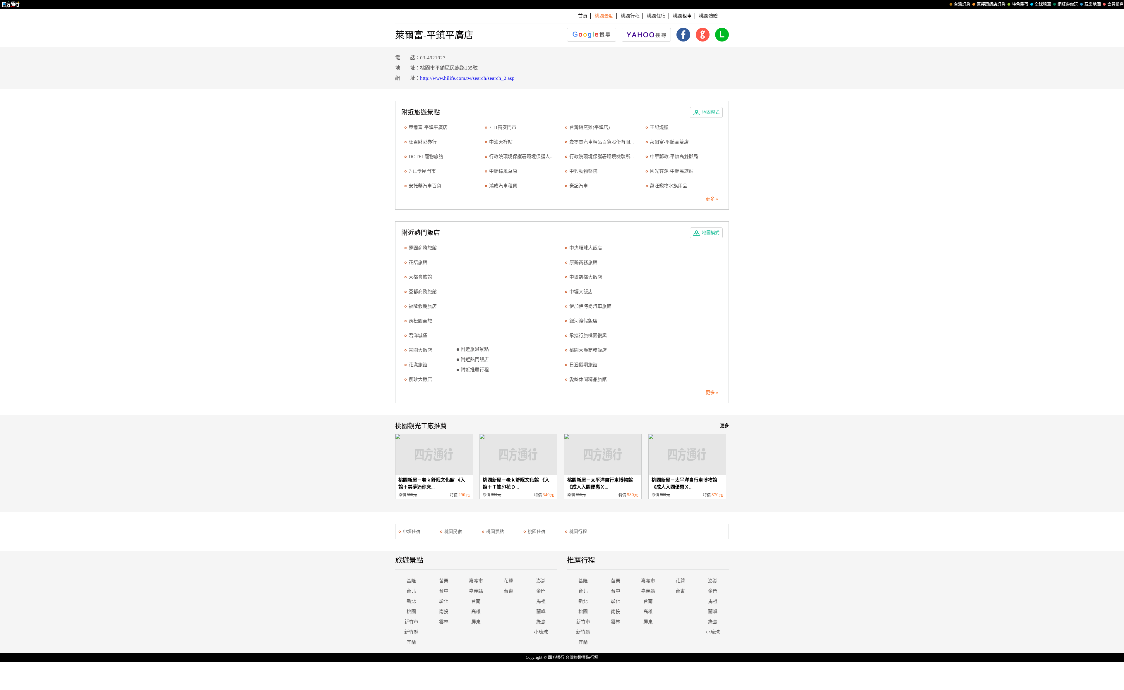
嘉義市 (476, 580)
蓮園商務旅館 (423, 247)
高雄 (476, 611)
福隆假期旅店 (423, 306)
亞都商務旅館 (423, 291)
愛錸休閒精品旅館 (588, 379)
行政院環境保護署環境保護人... (521, 156)
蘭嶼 (541, 611)
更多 (724, 425)
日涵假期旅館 (583, 364)
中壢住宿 (411, 531)
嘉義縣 (476, 591)
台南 (476, 601)
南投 (443, 611)
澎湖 (541, 580)
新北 (411, 601)
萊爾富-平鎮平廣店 (428, 127)
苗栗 (443, 580)
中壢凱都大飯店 (585, 277)
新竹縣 (411, 631)
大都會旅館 (420, 277)
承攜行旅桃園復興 (588, 335)
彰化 (443, 601)
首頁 (582, 15)
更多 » (711, 198)
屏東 (476, 621)
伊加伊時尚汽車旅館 (590, 306)
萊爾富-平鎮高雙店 (669, 141)
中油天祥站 (501, 141)
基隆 (411, 580)
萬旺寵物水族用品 (668, 185)
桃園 (411, 611)
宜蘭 (411, 642)
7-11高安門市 (502, 127)
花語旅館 (418, 262)
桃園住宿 (656, 15)
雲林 (443, 621)
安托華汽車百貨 (425, 185)
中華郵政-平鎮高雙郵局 (674, 156)
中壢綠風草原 (503, 171)
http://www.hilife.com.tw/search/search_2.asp (467, 78)
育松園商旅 (420, 320)
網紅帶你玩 (1068, 4)
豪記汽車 (578, 185)
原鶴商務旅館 (583, 262)
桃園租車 (682, 15)
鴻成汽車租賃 (503, 185)
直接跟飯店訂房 (991, 4)
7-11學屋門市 (422, 171)
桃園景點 (495, 531)
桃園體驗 (708, 15)
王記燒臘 (659, 127)
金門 (541, 591)
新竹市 (411, 621)
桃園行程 (630, 15)
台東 (508, 591)
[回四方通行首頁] (11, 4)
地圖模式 (710, 112)
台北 (411, 591)
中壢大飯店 (581, 291)
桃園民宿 (453, 531)
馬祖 (541, 601)
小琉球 (541, 631)
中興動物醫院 (583, 171)
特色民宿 (1020, 4)
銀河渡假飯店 (583, 320)
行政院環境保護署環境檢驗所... (601, 156)
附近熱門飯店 (475, 359)
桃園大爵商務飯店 (588, 350)
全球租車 (1043, 4)
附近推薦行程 (475, 369)
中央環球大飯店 (585, 247)
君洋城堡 (418, 335)
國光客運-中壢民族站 (671, 171)
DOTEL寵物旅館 (426, 156)
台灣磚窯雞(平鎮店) (589, 127)
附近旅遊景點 (475, 349)
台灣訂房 (962, 4)
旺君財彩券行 (423, 141)
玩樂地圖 (1092, 4)
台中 (443, 591)
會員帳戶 (1115, 4)
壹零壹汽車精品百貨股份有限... (601, 141)
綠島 (541, 621)
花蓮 (508, 580)
